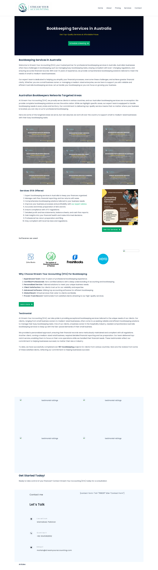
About (109, 8)
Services (127, 8)
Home (100, 8)
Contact (138, 8)
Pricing (118, 8)
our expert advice (79, 204)
